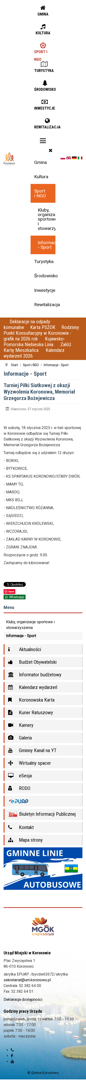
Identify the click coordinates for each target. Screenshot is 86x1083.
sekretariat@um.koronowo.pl (27, 980)
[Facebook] (12, 1055)
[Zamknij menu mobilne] (50, 150)
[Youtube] (12, 1061)
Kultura (41, 176)
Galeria (25, 738)
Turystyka (44, 261)
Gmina (40, 162)
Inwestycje (44, 290)
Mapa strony (30, 840)
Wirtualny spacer (34, 763)
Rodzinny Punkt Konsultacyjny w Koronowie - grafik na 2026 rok (41, 333)
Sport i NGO (40, 193)
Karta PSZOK (42, 327)
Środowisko (44, 275)
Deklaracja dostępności (23, 999)
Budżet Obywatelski (37, 662)
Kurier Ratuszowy (35, 712)
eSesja (25, 776)
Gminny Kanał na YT (37, 750)
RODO (24, 788)
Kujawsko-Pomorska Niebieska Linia (34, 341)
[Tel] (12, 1050)
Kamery (25, 725)
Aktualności (29, 649)
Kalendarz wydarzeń (37, 687)
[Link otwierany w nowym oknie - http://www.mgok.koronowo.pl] (43, 926)
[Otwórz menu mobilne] (43, 140)
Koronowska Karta (36, 700)
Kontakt (26, 827)
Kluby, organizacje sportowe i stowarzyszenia (46, 219)
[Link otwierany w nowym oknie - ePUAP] (43, 801)
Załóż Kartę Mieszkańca (37, 347)
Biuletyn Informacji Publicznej (47, 814)
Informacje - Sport (46, 245)
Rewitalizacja (44, 304)
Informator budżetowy (39, 675)
